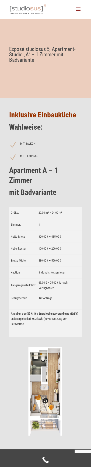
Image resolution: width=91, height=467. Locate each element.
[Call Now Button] (45, 460)
